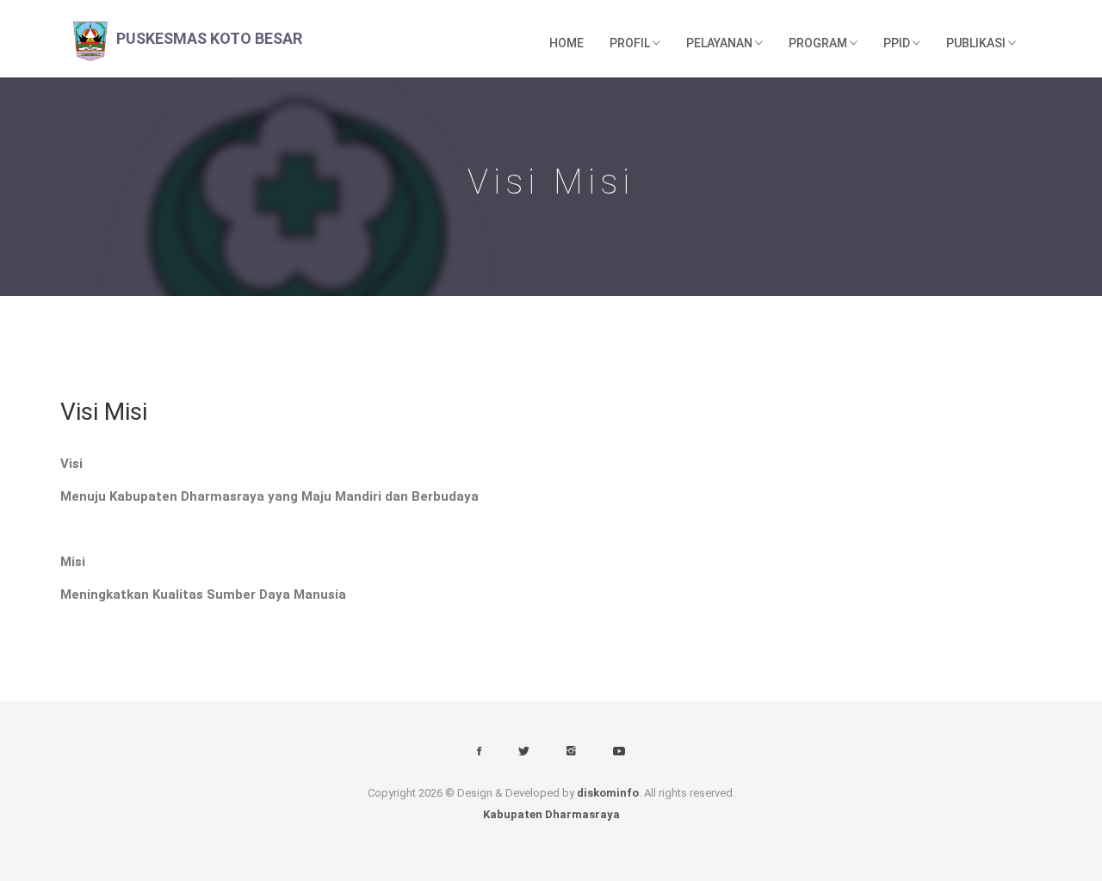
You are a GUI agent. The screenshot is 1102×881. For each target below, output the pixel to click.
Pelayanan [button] (720, 43)
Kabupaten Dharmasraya (551, 814)
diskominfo (608, 792)
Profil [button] (631, 43)
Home (566, 43)
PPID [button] (898, 43)
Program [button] (819, 43)
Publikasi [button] (977, 43)
